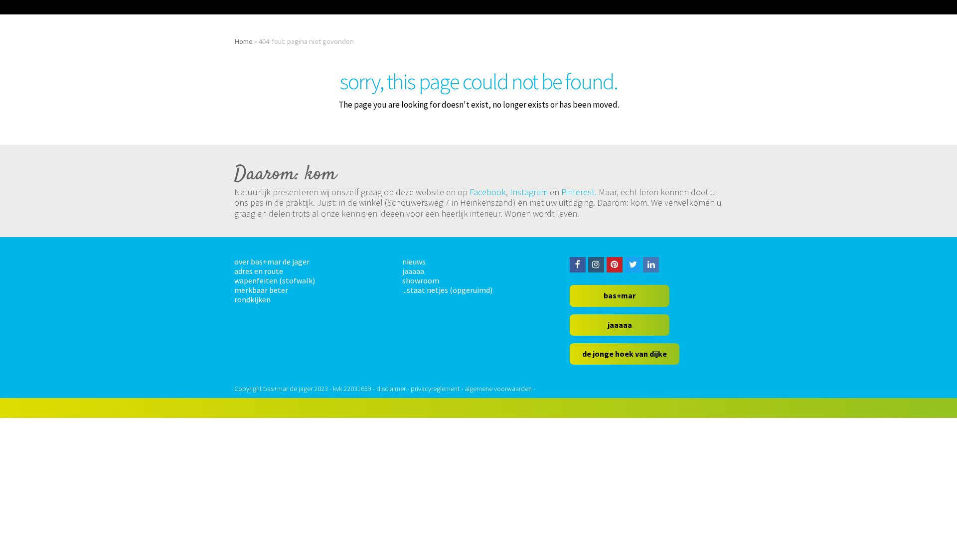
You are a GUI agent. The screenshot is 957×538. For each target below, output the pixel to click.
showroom (420, 280)
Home (243, 41)
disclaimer (391, 388)
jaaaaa (413, 271)
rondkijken (252, 299)
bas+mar (620, 295)
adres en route (258, 271)
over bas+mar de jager (272, 262)
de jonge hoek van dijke (624, 354)
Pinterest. (579, 192)
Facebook (488, 192)
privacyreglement (435, 388)
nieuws (414, 262)
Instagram (529, 192)
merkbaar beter (261, 290)
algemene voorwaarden (498, 388)
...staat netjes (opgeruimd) (447, 290)
